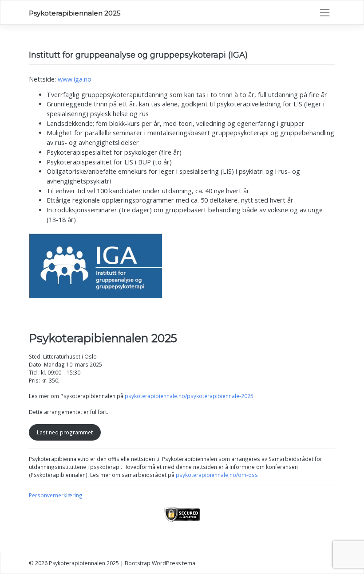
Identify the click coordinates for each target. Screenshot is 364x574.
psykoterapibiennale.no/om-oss (217, 474)
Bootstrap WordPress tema (160, 563)
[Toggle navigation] (324, 12)
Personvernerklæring (56, 495)
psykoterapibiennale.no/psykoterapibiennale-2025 (189, 395)
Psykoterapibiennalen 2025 (75, 13)
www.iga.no (74, 79)
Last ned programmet (65, 432)
